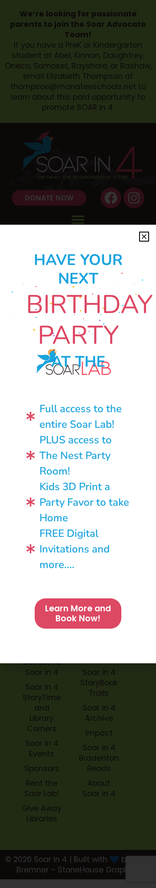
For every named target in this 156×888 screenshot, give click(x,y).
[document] (78, 444)
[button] (144, 236)
